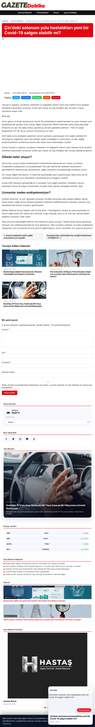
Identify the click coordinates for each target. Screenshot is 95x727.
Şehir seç (10, 417)
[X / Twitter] (13, 439)
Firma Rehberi (42, 13)
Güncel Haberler (25, 13)
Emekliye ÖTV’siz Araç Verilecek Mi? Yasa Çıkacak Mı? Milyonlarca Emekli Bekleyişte (37, 569)
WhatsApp (36, 97)
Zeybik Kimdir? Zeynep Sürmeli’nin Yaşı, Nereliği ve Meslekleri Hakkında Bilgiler (35, 574)
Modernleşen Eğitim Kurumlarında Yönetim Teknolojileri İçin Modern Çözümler (35, 563)
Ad (4, 352)
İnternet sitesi (8, 372)
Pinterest (56, 97)
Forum (56, 13)
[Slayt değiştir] (43, 707)
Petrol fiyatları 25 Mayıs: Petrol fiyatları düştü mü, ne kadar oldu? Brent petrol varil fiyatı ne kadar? (43, 566)
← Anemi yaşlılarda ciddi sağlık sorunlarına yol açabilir (18, 236)
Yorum (6, 329)
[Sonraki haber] (87, 456)
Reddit (46, 97)
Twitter (16, 97)
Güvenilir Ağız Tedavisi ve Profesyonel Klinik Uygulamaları (27, 572)
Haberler (5, 21)
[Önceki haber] (82, 456)
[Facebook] (6, 439)
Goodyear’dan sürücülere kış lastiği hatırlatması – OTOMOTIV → (69, 236)
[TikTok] (34, 439)
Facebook (26, 97)
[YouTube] (27, 439)
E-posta (6, 362)
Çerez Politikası (70, 13)
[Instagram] (20, 439)
